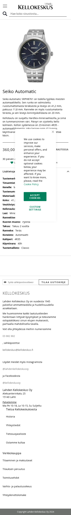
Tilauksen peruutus (14, 469)
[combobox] (38, 14)
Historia (10, 416)
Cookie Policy (31, 184)
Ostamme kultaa (15, 442)
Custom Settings (35, 208)
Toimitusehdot (11, 477)
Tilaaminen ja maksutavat (17, 460)
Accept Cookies (34, 196)
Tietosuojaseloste (16, 433)
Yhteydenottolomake (14, 495)
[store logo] (35, 6)
